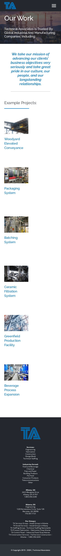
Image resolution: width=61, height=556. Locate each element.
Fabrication (30, 452)
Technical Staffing (30, 458)
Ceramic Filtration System (10, 291)
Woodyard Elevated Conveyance (13, 143)
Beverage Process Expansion (12, 390)
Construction (30, 454)
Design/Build (30, 456)
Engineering (30, 449)
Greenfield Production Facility (12, 340)
